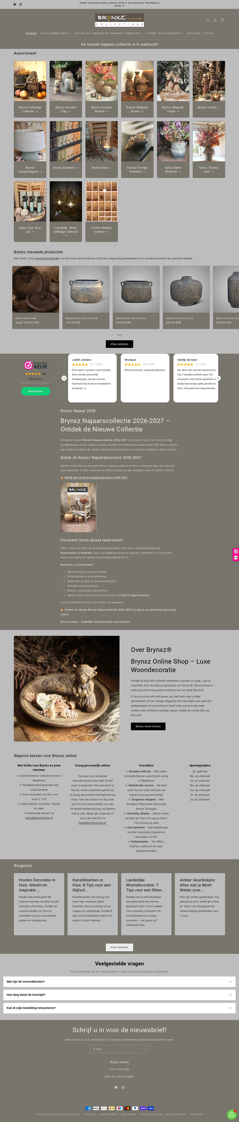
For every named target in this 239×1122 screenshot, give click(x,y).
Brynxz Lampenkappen (28, 169)
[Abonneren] (145, 1049)
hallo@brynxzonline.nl (39, 817)
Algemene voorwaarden (175, 1114)
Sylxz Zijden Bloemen (173, 169)
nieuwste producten (47, 258)
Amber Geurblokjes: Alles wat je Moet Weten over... (198, 885)
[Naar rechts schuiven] (126, 335)
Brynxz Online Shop (53, 1114)
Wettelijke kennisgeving (151, 1114)
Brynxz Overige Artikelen (137, 169)
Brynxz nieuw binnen (148, 726)
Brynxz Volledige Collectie (30, 109)
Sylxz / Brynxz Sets (209, 169)
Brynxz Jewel (207, 107)
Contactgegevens (129, 1114)
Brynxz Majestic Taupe (173, 109)
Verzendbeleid (196, 1114)
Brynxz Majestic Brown (137, 109)
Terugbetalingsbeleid (108, 1114)
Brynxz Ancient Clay (65, 109)
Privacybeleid (89, 1114)
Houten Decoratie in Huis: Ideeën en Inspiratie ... (37, 885)
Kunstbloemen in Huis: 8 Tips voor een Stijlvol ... (92, 885)
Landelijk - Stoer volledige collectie (65, 229)
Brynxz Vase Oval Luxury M (179, 318)
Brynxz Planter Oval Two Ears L (131, 318)
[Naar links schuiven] (112, 335)
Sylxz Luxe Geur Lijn (30, 229)
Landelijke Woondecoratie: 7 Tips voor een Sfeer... (145, 885)
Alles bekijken (119, 344)
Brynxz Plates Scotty (26, 318)
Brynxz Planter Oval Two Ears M (82, 318)
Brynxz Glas (100, 167)
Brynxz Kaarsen (64, 167)
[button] (56, 33)
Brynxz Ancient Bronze (101, 109)
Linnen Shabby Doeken (101, 229)
